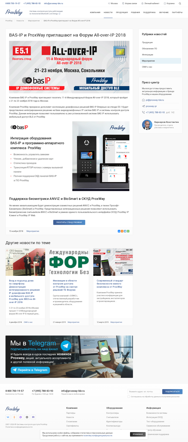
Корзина (171, 3)
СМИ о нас (28, 322)
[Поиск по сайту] (179, 3)
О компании (71, 421)
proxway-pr (151, 106)
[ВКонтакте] (119, 231)
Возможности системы (156, 413)
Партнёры (177, 12)
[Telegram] (125, 231)
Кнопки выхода (113, 426)
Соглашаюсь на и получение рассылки (155, 397)
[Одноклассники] (122, 231)
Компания (95, 12)
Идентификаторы (114, 421)
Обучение (164, 12)
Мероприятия (33, 231)
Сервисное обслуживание (158, 426)
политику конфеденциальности (97, 435)
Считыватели (112, 417)
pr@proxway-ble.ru (155, 100)
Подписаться (172, 391)
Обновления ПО (149, 48)
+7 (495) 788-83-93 (32, 3)
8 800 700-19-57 (13, 3)
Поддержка (149, 12)
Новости (108, 12)
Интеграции (147, 54)
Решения (135, 12)
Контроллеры (112, 413)
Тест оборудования (155, 421)
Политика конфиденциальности (19, 427)
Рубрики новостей (154, 34)
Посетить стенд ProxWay (69, 222)
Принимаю (138, 434)
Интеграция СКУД (154, 417)
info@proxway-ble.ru (53, 3)
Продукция (122, 12)
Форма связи (131, 3)
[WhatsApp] (128, 231)
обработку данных (152, 397)
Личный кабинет (151, 3)
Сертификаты (72, 426)
